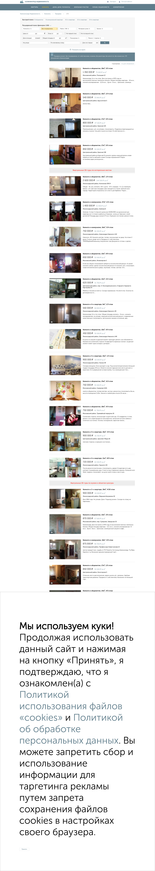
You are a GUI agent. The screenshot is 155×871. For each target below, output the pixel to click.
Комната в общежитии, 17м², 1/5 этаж (97, 565)
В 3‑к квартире (82, 19)
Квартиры (34, 7)
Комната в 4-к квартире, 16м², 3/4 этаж (98, 432)
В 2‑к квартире (70, 19)
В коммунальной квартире (54, 19)
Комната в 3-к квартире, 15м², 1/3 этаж (98, 356)
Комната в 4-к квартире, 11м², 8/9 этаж (98, 458)
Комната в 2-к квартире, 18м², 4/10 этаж (99, 489)
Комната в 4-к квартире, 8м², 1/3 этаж (98, 304)
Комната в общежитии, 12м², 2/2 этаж (98, 279)
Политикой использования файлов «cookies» (70, 706)
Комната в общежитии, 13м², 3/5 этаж (98, 515)
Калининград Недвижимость (30, 14)
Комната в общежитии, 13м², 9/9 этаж (98, 254)
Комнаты (45, 7)
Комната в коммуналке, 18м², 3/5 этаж (98, 540)
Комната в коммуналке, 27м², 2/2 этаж (98, 202)
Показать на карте (78, 50)
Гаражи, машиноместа (100, 7)
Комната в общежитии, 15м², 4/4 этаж (98, 330)
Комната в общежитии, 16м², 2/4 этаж (98, 94)
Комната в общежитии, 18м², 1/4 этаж (98, 177)
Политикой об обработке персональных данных (71, 729)
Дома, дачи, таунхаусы (61, 7)
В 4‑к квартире (94, 19)
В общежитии (39, 19)
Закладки (113, 1)
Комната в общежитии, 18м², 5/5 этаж (98, 68)
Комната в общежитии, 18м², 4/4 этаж (98, 407)
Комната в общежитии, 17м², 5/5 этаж (98, 119)
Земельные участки (81, 7)
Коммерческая (118, 7)
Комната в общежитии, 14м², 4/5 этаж (98, 591)
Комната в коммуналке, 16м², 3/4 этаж (98, 227)
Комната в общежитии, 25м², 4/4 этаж (98, 381)
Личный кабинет (126, 1)
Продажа (58, 14)
